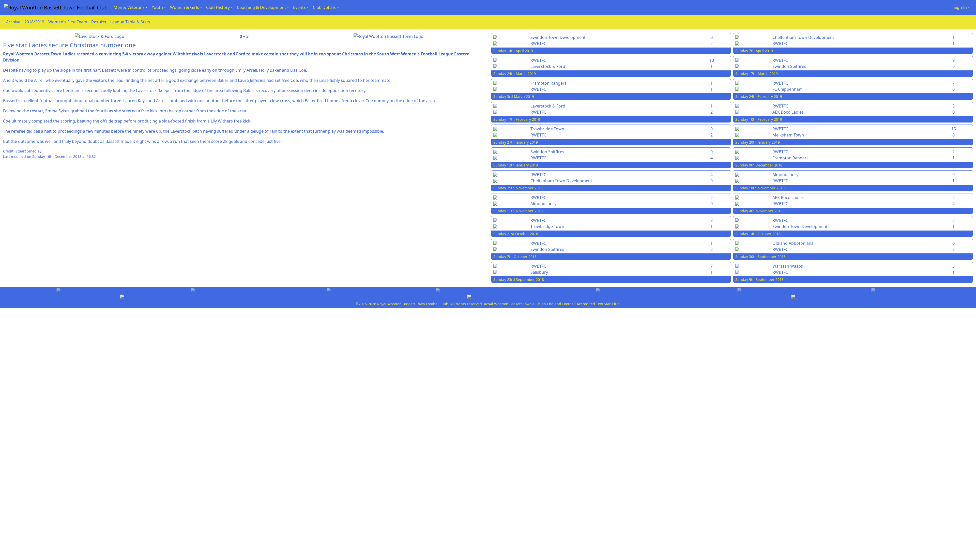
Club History (218, 7)
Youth (157, 7)
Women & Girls (184, 7)
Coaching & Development (261, 7)
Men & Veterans (129, 7)
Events (299, 7)
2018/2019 (34, 22)
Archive (13, 22)
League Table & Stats (130, 22)
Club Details (324, 7)
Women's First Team (67, 22)
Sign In (960, 7)
